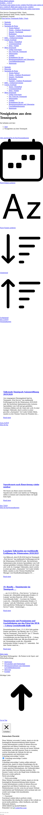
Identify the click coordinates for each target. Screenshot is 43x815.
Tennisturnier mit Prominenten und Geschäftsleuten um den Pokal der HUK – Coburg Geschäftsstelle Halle (21, 623)
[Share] (3, 812)
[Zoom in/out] (7, 812)
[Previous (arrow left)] (1, 814)
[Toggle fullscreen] (5, 812)
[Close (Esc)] (1, 812)
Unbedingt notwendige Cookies (16, 758)
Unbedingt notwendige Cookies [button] (13, 756)
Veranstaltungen (23, 138)
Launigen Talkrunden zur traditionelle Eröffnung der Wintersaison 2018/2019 (21, 552)
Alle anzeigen (5, 138)
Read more (7, 418)
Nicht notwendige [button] (8, 776)
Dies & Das (14, 138)
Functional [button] (6, 794)
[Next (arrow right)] (3, 814)
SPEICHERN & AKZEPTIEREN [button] (14, 806)
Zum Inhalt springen (7, 1)
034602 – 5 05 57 (6, 3)
